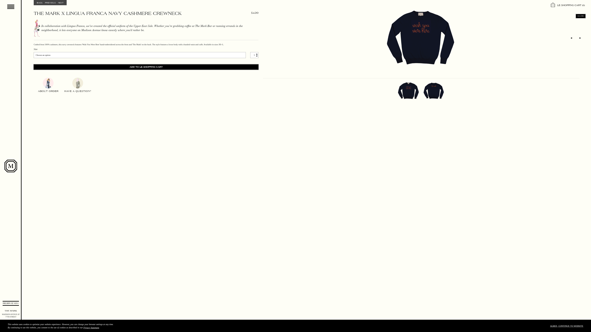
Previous (50, 3)
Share (580, 16)
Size (36, 49)
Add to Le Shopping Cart (146, 67)
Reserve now (11, 303)
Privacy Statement (91, 328)
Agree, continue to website (566, 326)
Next (61, 3)
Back (40, 3)
